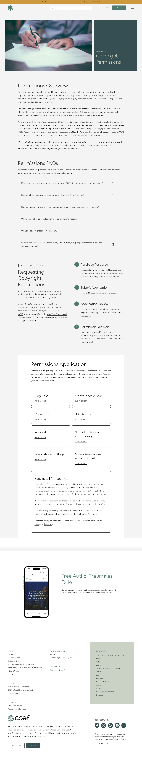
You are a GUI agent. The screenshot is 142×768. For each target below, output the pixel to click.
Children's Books (102, 682)
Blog (98, 658)
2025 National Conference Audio (21, 690)
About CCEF (16, 746)
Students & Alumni (15, 706)
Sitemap (109, 734)
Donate (33, 746)
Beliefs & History (14, 661)
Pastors (53, 654)
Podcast (99, 665)
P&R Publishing (83, 520)
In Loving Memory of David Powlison (22, 664)
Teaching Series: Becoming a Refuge (110, 655)
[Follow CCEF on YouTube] (117, 725)
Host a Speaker (14, 693)
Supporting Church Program (61, 658)
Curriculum (100, 688)
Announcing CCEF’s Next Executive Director (25, 668)
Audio (98, 685)
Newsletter (100, 695)
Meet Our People (15, 658)
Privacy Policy (119, 734)
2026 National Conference (18, 687)
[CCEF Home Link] (29, 8)
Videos (99, 662)
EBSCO (52, 135)
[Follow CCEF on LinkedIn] (123, 725)
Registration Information (17, 709)
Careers (11, 654)
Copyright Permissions (105, 692)
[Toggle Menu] (132, 8)
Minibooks (100, 678)
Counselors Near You (58, 670)
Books (98, 675)
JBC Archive (101, 672)
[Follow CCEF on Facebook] (97, 725)
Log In (108, 8)
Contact (11, 674)
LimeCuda (104, 743)
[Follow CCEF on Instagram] (110, 725)
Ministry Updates (14, 671)
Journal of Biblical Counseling (108, 668)
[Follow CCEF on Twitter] (103, 725)
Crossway (48, 524)
